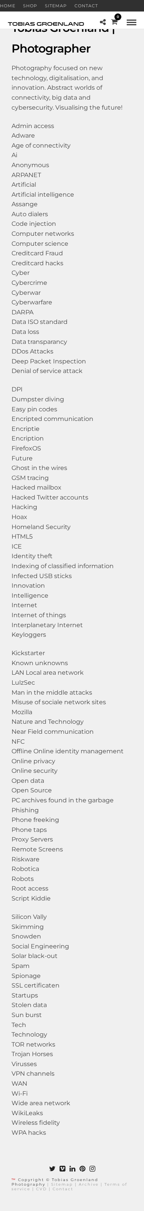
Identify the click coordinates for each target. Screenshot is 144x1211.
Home (7, 5)
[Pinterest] (82, 1169)
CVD (41, 1188)
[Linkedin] (72, 1169)
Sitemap (56, 5)
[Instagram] (92, 1169)
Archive (89, 1184)
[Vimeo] (62, 1169)
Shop (30, 5)
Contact (86, 5)
